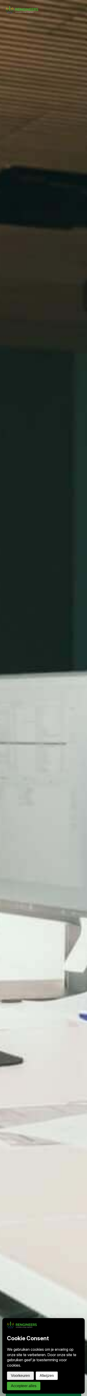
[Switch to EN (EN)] (82, 2)
